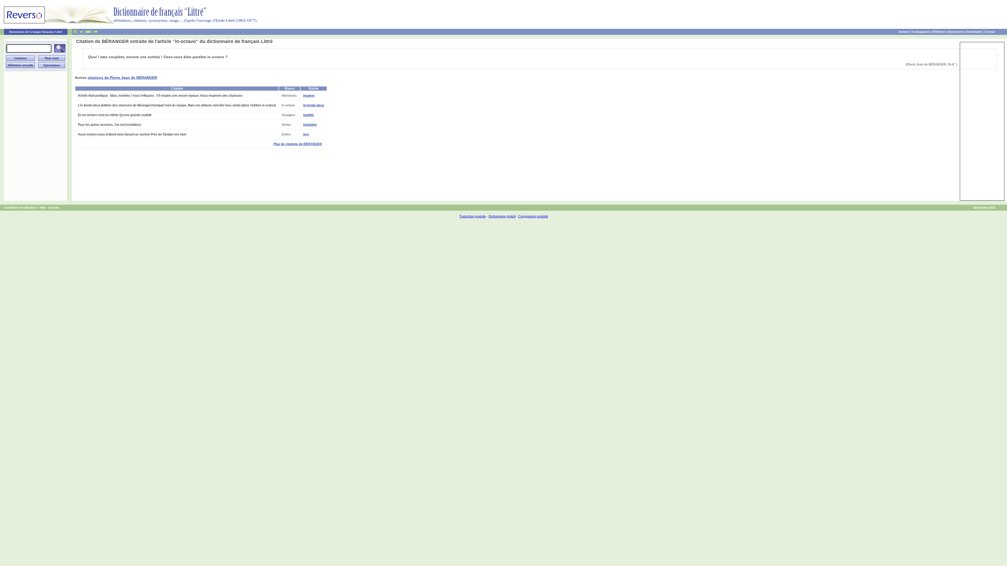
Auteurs (903, 31)
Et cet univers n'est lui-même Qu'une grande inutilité (115, 115)
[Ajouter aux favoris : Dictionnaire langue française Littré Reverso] (81, 32)
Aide (42, 207)
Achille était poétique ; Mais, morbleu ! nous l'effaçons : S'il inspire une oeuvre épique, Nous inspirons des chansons (160, 95)
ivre (306, 134)
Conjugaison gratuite (533, 216)
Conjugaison (921, 31)
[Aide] (75, 32)
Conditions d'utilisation (20, 207)
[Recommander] (95, 32)
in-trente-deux (313, 105)
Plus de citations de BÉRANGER (298, 144)
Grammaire (974, 31)
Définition (939, 31)
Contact (989, 31)
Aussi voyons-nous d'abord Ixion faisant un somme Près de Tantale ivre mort (132, 134)
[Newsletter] (88, 32)
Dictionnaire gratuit (502, 216)
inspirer (309, 95)
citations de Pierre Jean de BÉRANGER (122, 77)
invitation (310, 125)
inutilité (308, 115)
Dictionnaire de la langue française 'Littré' (35, 31)
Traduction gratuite (472, 216)
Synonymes (956, 31)
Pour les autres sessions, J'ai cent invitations (109, 125)
